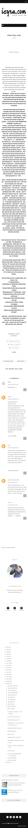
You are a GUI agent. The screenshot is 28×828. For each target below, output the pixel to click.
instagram (21, 610)
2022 (7, 651)
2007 (7, 762)
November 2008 (12, 688)
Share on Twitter (15, 344)
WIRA (9, 382)
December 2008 (12, 686)
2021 (7, 654)
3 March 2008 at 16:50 (13, 384)
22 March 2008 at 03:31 (13, 447)
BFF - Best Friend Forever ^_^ (14, 716)
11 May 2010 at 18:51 (13, 505)
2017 (7, 663)
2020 (7, 656)
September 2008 (12, 692)
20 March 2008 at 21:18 (13, 399)
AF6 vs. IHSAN (10, 708)
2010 (7, 679)
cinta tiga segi (10, 750)
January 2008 (11, 760)
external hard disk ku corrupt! (14, 728)
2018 (7, 660)
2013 (7, 672)
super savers (10, 734)
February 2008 (11, 758)
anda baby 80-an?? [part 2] (14, 737)
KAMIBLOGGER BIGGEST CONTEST (10, 780)
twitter (14, 610)
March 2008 (11, 706)
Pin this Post (15, 348)
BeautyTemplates (14, 823)
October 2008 (11, 690)
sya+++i (10, 502)
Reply (25, 389)
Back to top (21, 826)
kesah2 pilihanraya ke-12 (13, 720)
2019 (7, 658)
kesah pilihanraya (11, 731)
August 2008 (11, 695)
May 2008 (10, 701)
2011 (7, 676)
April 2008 (10, 704)
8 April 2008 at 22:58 (13, 482)
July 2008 (10, 697)
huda (10, 396)
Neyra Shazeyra (13, 480)
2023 (7, 649)
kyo (9, 445)
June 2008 (10, 699)
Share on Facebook (14, 341)
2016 (7, 665)
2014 (7, 670)
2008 (7, 683)
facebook (8, 610)
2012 (7, 674)
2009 (7, 681)
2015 (7, 667)
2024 (7, 647)
